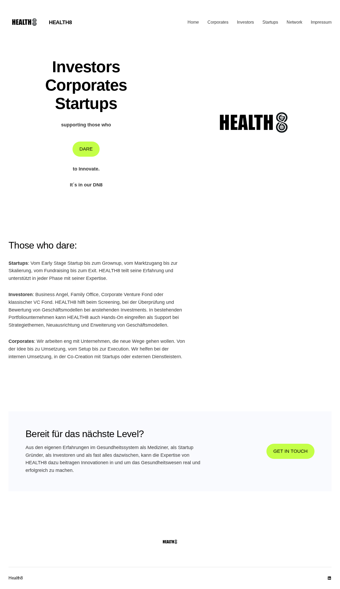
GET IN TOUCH (290, 451)
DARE (86, 149)
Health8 (60, 22)
